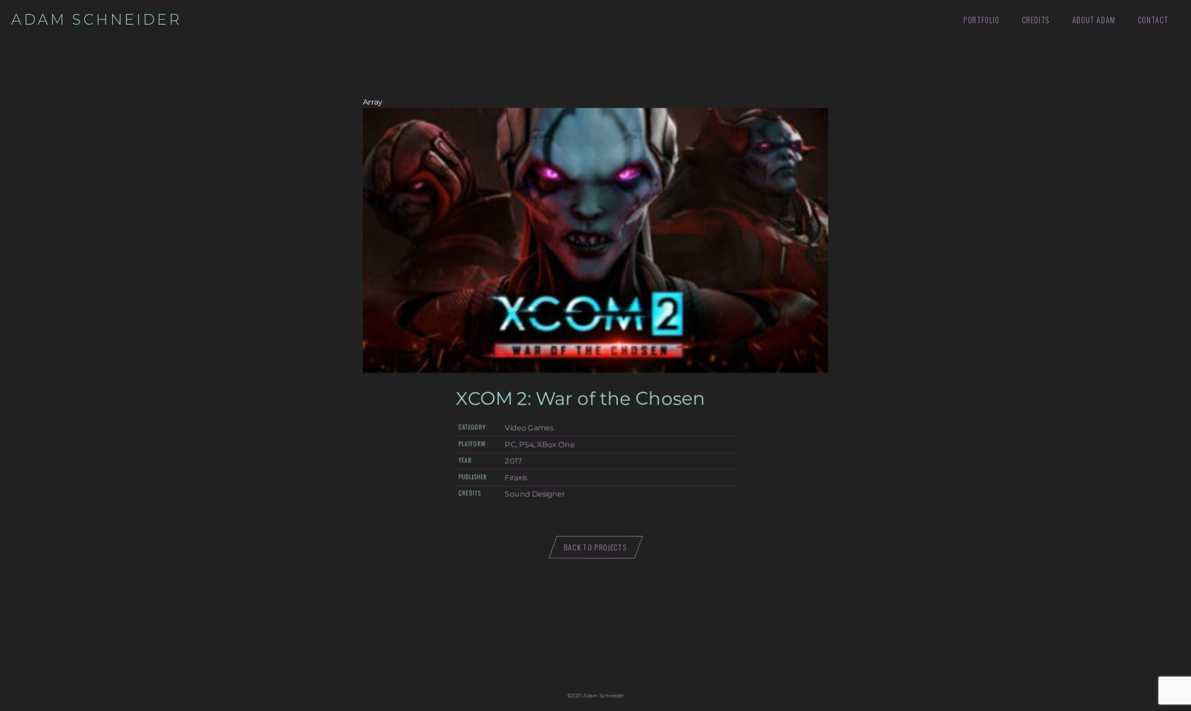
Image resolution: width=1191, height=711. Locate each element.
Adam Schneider (96, 19)
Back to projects (596, 547)
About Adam (1094, 20)
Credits (1036, 20)
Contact (1153, 20)
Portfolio (981, 20)
